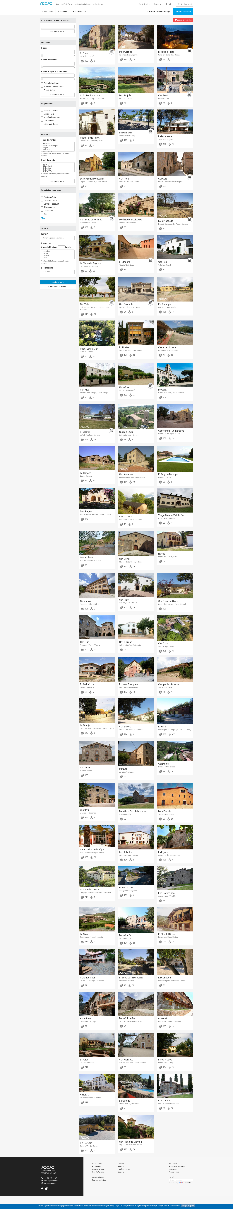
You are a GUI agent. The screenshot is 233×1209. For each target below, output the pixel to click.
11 (95, 942)
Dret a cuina (49, 121)
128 (86, 440)
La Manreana (165, 136)
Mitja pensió (49, 114)
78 (125, 650)
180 (86, 61)
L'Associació (47, 11)
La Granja (85, 725)
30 (95, 857)
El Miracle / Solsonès (88, 813)
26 (134, 566)
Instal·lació (46, 42)
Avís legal (173, 1164)
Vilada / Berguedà (165, 687)
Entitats (121, 1167)
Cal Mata (84, 304)
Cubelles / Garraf (164, 265)
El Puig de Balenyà (168, 474)
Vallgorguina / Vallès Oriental (130, 645)
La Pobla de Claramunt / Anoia (91, 141)
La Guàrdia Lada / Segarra (128, 435)
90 (85, 397)
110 (125, 140)
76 (125, 524)
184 (125, 860)
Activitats (45, 134)
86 (125, 440)
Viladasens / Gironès (88, 223)
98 (164, 771)
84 (164, 59)
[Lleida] (58, 257)
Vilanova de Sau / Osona (128, 855)
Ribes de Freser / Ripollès (128, 687)
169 (86, 857)
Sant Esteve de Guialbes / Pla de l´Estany (95, 514)
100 (125, 607)
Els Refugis (86, 1143)
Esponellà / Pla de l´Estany (90, 645)
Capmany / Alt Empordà (167, 307)
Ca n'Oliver (124, 387)
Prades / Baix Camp (165, 1063)
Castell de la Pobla (90, 137)
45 (173, 312)
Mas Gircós (125, 935)
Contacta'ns (173, 1169)
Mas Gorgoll (125, 51)
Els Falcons (86, 1018)
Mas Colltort (86, 557)
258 (164, 397)
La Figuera (163, 852)
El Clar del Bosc (166, 934)
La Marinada (125, 132)
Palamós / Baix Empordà (128, 55)
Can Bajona (125, 726)
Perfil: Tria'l (143, 4)
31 (94, 481)
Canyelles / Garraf (87, 56)
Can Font (163, 95)
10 (173, 144)
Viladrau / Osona (125, 99)
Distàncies (46, 243)
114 (125, 482)
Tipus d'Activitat (48, 140)
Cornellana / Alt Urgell (88, 1022)
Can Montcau (126, 1059)
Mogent (162, 389)
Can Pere (124, 178)
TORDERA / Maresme (166, 814)
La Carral (84, 809)
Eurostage (124, 1100)
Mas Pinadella (165, 220)
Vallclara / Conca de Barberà (91, 1098)
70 (125, 1108)
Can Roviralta (126, 304)
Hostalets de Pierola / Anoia (129, 307)
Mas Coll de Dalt (127, 1018)
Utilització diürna (51, 124)
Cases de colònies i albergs (159, 11)
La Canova (85, 473)
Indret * (44, 234)
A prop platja (49, 90)
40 (134, 692)
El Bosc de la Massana (131, 977)
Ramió (161, 553)
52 (85, 271)
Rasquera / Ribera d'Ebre (89, 604)
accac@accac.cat (51, 1181)
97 (125, 777)
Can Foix (162, 261)
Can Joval (124, 558)
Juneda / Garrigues (165, 139)
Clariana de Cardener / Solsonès (131, 562)
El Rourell (85, 432)
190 (125, 1149)
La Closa (84, 934)
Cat (157, 4)
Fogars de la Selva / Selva (167, 557)
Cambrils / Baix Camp (127, 136)
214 (125, 734)
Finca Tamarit (126, 887)
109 (86, 227)
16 (173, 942)
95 (164, 103)
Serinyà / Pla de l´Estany (89, 1146)
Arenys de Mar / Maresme (129, 1104)
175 (125, 355)
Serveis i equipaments (51, 190)
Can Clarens (125, 642)
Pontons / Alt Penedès (166, 767)
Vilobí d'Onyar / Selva (166, 646)
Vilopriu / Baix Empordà (127, 265)
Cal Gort (162, 178)
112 (164, 186)
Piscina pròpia (50, 197)
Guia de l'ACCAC (79, 11)
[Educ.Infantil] (58, 166)
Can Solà (163, 643)
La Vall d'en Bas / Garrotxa (90, 435)
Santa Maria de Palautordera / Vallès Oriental (97, 728)
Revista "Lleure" (98, 1172)
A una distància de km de (56, 247)
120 (125, 395)
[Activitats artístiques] (58, 146)
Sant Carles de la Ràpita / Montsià (92, 853)
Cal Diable (163, 763)
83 (125, 227)
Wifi (45, 214)
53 (173, 860)
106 (164, 860)
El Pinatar (124, 347)
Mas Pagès (86, 511)
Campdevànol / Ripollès (167, 896)
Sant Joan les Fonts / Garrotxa (130, 520)
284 (164, 1067)
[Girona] (58, 253)
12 (172, 59)
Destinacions (47, 268)
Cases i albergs (98, 1177)
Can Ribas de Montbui (130, 1141)
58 (164, 561)
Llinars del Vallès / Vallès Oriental (171, 393)
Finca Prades (165, 1059)
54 (125, 103)
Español (172, 1177)
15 (172, 1108)
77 (85, 481)
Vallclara (84, 1094)
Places (44, 48)
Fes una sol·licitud (183, 11)
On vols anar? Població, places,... (56, 20)
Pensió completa (51, 110)
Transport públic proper (54, 87)
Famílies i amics (124, 1169)
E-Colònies (96, 1167)
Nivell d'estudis (48, 160)
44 (85, 145)
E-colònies (62, 11)
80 (125, 186)
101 (86, 609)
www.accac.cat (50, 1183)
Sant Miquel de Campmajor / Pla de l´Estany (174, 730)
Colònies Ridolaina (90, 95)
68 (164, 523)
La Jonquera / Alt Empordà (168, 350)
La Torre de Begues (90, 263)
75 (85, 186)
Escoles (121, 1164)
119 (86, 103)
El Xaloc (84, 1059)
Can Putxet (164, 1100)
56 (85, 565)
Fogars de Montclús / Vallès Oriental (93, 182)
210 (86, 897)
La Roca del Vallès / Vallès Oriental (132, 1063)
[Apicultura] (58, 150)
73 (85, 692)
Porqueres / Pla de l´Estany (168, 937)
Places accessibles (50, 60)
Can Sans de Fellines (91, 219)
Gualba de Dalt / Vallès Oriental (131, 350)
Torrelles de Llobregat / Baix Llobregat (94, 393)
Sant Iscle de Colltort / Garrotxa (91, 561)
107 (125, 692)
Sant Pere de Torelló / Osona (169, 55)
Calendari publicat (51, 83)
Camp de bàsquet (51, 204)
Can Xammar (126, 474)
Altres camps (49, 207)
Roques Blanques (128, 684)
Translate (187, 1183)
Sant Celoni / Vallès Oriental (168, 1104)
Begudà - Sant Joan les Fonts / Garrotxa (173, 224)
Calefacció (48, 211)
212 (86, 1067)
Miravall (123, 768)
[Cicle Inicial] (58, 168)
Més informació (175, 1206)
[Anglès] (58, 148)
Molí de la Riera (166, 51)
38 (172, 355)
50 (164, 229)
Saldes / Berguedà (87, 687)
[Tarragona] (58, 255)
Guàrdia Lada (126, 432)
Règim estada (47, 104)
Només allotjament (52, 117)
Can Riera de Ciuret (168, 601)
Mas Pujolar (125, 95)
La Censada (164, 977)
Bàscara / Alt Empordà (127, 223)
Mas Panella (164, 811)
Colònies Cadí (87, 977)
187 (164, 1026)
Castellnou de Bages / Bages (169, 434)
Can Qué (84, 642)
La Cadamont (126, 516)
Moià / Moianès (86, 771)
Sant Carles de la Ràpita (92, 849)
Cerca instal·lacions (57, 31)
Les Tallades (126, 852)
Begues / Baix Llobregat (89, 266)
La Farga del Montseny (92, 178)
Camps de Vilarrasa (168, 684)
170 (164, 651)
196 (125, 895)
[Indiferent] (58, 144)
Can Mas (84, 389)
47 (173, 734)
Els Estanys (164, 304)
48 (125, 985)
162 (164, 734)
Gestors (121, 1172)
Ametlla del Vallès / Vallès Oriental (132, 477)
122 (86, 650)
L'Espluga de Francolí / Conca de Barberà (95, 892)
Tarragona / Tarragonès (128, 891)
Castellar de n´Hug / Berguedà (91, 937)
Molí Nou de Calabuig (130, 219)
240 (86, 733)
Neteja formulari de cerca (57, 287)
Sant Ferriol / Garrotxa (127, 938)
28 (134, 355)
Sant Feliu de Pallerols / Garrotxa (131, 1021)
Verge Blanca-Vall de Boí (171, 515)
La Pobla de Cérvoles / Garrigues (170, 182)
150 (125, 270)
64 (164, 355)
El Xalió (162, 726)
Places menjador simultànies (54, 71)
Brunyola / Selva (164, 99)
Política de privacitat (177, 1167)
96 (125, 819)
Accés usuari (186, 4)
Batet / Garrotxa (86, 476)
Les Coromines (166, 893)
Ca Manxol (85, 601)
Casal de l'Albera (167, 347)
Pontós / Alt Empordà (127, 390)
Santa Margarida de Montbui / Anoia (171, 981)
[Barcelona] (58, 251)
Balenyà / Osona (164, 477)
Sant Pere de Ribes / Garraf (129, 182)
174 (125, 943)
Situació (45, 228)
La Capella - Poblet (90, 889)
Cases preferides (184, 20)
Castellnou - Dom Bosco (171, 430)
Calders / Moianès (87, 1063)
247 (86, 817)
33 (134, 395)
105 (164, 312)
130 (164, 144)
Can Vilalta (85, 767)
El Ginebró (124, 261)
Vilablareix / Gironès (126, 981)
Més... (43, 218)
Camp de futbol (50, 200)
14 (95, 440)
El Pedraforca (87, 684)
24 (134, 59)
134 (125, 59)
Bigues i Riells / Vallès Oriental (130, 1145)
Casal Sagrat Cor (89, 348)
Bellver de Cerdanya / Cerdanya (92, 99)
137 (86, 519)
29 (94, 271)
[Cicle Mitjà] (58, 170)
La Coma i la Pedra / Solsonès (169, 1022)
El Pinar (84, 53)
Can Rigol (124, 599)
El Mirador (163, 1018)
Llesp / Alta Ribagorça (166, 518)
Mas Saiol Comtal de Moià (133, 811)
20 (94, 356)
